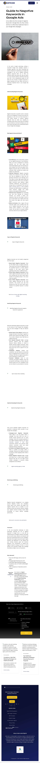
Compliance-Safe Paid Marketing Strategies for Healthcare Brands (10, 659)
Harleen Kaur (11, 574)
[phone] (14, 705)
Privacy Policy (12, 722)
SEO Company (12, 715)
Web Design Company (12, 713)
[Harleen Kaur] (11, 576)
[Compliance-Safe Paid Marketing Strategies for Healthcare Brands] (10, 644)
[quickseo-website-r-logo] (15, 727)
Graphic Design (12, 718)
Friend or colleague (26, 622)
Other (23, 628)
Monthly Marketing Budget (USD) (25, 611)
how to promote (26, 653)
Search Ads (24, 623)
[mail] (12, 705)
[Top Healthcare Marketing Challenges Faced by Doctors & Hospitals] (29, 644)
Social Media (24, 625)
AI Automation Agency (12, 720)
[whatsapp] (9, 705)
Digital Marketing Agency (12, 711)
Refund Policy (12, 725)
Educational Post (25, 626)
